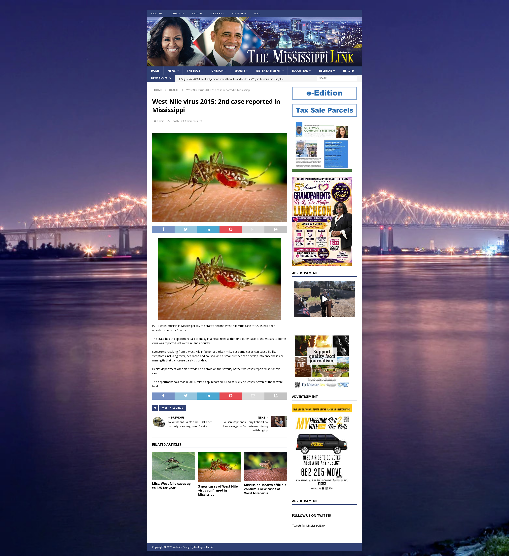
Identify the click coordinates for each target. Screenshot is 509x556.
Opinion (217, 70)
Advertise (237, 13)
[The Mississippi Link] (254, 64)
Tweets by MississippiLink (308, 525)
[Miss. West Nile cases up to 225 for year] (173, 466)
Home (155, 70)
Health (348, 70)
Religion (325, 70)
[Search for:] (337, 78)
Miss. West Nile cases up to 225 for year (171, 485)
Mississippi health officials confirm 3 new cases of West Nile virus (265, 489)
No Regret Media (203, 547)
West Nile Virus (172, 407)
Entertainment (268, 70)
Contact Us (177, 13)
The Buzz (193, 70)
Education (300, 70)
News (172, 70)
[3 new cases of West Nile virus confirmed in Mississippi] (219, 467)
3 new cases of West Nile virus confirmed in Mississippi (218, 490)
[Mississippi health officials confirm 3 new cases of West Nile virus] (265, 466)
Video (257, 13)
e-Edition (197, 13)
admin (160, 121)
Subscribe (216, 13)
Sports (239, 70)
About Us (156, 13)
